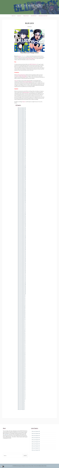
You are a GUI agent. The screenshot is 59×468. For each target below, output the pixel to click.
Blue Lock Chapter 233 (22, 138)
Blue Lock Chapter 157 (22, 227)
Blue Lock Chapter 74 (21, 324)
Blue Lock (19, 15)
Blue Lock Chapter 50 (21, 352)
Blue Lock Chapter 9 (21, 400)
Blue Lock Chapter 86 (21, 310)
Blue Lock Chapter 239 (22, 131)
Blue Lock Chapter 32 (21, 373)
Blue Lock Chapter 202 (22, 174)
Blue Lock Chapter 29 (21, 376)
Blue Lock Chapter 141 (22, 245)
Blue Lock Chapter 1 (21, 409)
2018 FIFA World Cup (33, 64)
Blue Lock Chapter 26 (21, 380)
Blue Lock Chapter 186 (22, 193)
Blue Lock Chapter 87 (21, 308)
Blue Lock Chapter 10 (21, 398)
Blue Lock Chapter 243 (22, 126)
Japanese (19, 56)
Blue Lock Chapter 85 (21, 311)
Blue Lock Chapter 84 (21, 312)
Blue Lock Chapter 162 (22, 221)
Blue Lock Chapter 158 (22, 225)
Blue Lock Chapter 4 (21, 405)
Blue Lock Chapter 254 (22, 113)
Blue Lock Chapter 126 (22, 263)
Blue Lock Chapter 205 (22, 170)
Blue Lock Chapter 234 (22, 137)
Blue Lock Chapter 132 (22, 256)
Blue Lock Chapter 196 (22, 181)
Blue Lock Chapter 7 (21, 402)
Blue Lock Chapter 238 (22, 132)
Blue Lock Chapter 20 (21, 387)
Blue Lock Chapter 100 (22, 293)
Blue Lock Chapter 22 (21, 384)
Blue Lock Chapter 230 (22, 141)
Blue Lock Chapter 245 (22, 124)
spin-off (16, 80)
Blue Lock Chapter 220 (22, 153)
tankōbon (23, 77)
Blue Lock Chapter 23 (21, 383)
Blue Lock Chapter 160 (22, 223)
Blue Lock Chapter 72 (21, 326)
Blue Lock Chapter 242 (22, 127)
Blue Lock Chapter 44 (21, 359)
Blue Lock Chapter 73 (21, 325)
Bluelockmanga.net (26, 92)
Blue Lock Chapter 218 (22, 155)
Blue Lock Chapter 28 (21, 377)
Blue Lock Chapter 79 (21, 318)
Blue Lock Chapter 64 (21, 335)
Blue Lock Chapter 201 (22, 175)
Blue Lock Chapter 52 (21, 349)
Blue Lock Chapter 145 (22, 241)
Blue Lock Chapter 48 (21, 354)
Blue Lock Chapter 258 (36, 433)
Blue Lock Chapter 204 (22, 172)
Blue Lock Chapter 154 (22, 230)
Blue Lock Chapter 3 (21, 407)
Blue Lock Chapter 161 (22, 222)
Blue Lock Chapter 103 (22, 290)
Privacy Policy (26, 15)
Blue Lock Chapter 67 (21, 332)
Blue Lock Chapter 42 (21, 361)
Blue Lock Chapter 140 (22, 246)
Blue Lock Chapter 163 (22, 220)
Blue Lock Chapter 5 (21, 404)
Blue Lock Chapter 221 (22, 152)
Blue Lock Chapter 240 (22, 130)
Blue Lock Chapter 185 (22, 194)
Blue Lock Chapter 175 (22, 206)
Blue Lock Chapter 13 (21, 395)
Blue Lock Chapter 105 (22, 287)
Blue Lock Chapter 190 (22, 188)
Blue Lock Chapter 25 (21, 381)
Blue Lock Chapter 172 (22, 209)
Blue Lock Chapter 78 (21, 319)
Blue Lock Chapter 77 (21, 320)
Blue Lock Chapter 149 (22, 236)
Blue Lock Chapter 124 (22, 265)
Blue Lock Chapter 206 (22, 169)
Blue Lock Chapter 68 (21, 331)
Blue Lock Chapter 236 (22, 134)
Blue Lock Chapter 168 (22, 214)
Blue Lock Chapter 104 (22, 289)
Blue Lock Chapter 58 (21, 342)
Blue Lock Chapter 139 (22, 248)
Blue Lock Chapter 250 (22, 118)
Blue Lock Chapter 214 (22, 160)
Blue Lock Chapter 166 (22, 216)
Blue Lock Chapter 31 (21, 374)
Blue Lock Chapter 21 (21, 386)
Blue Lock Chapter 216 (22, 158)
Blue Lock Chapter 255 (22, 112)
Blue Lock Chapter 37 (21, 367)
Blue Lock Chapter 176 (22, 204)
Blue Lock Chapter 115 (22, 276)
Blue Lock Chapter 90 (21, 305)
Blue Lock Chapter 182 (22, 197)
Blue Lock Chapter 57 (21, 343)
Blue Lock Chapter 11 (21, 397)
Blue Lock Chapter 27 (21, 379)
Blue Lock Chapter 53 (21, 348)
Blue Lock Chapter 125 (22, 264)
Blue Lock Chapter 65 (21, 334)
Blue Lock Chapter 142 (22, 244)
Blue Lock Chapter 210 (22, 165)
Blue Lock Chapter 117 (22, 273)
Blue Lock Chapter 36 (21, 368)
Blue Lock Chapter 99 (21, 294)
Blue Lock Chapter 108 (22, 284)
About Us (13, 15)
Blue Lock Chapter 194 (22, 183)
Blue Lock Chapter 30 (21, 375)
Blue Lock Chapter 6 (21, 403)
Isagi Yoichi (6, 434)
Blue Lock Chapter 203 (22, 173)
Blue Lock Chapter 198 (22, 179)
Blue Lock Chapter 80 (21, 317)
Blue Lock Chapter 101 (22, 292)
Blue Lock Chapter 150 (22, 235)
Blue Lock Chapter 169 (22, 213)
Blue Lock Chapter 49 (21, 353)
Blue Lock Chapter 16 (21, 391)
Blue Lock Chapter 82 (21, 314)
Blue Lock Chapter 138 (22, 249)
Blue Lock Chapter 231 (22, 140)
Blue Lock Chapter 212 (22, 162)
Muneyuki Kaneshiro (21, 74)
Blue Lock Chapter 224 (22, 148)
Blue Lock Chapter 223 (22, 149)
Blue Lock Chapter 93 (21, 301)
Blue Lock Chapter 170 (22, 211)
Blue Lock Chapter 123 (22, 266)
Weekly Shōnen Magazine (30, 58)
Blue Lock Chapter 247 (22, 121)
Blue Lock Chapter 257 (22, 110)
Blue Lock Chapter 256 (22, 111)
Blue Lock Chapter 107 (22, 285)
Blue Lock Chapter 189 (22, 189)
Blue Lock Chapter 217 (22, 156)
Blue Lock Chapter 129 (22, 259)
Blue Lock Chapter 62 (21, 338)
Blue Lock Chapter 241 (22, 128)
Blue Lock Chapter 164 (22, 218)
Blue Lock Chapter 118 (22, 272)
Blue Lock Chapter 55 (21, 346)
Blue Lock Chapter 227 (22, 145)
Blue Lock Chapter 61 (21, 339)
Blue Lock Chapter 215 (22, 159)
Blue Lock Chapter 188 (22, 190)
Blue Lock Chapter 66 (21, 333)
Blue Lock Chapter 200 (22, 176)
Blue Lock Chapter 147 (22, 238)
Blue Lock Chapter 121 (22, 269)
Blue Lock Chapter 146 (22, 239)
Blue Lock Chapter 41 (21, 362)
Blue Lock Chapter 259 (22, 107)
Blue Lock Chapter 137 (22, 250)
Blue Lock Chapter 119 (22, 271)
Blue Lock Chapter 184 (22, 195)
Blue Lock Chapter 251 (22, 117)
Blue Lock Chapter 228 (22, 144)
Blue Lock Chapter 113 (22, 278)
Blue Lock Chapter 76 (21, 321)
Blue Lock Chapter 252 (22, 116)
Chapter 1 (24, 101)
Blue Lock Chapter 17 (21, 390)
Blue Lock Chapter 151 (22, 234)
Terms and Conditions (43, 15)
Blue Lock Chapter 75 (21, 322)
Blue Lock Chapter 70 (21, 328)
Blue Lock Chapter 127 (22, 262)
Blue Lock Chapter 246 (22, 123)
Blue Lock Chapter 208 (22, 167)
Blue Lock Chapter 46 (21, 356)
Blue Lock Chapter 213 (22, 161)
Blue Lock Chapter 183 (22, 196)
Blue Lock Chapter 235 (22, 135)
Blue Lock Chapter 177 (22, 203)
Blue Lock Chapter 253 (22, 114)
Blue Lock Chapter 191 (22, 187)
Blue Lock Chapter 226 (22, 146)
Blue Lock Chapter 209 (22, 166)
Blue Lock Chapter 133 (22, 255)
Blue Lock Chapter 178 (22, 202)
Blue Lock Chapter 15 (21, 393)
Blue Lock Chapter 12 (21, 396)
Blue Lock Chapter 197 (22, 180)
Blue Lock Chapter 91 (21, 304)
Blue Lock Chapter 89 (21, 306)
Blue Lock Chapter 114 (22, 277)
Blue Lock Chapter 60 (21, 340)
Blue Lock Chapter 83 (21, 313)
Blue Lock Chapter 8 (21, 401)
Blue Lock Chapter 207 (22, 168)
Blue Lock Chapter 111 (22, 280)
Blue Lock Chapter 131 (22, 257)
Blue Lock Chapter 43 (21, 360)
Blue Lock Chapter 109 (22, 283)
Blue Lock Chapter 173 (22, 208)
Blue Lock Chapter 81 (21, 315)
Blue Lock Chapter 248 (22, 120)
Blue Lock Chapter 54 (21, 347)
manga (19, 57)
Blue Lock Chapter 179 (22, 201)
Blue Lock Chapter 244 (22, 125)
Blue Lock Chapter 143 (22, 243)
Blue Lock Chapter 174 (22, 207)
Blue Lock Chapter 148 (22, 237)
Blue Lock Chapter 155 (22, 229)
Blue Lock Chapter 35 (21, 369)
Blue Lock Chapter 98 (21, 296)
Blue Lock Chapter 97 (21, 297)
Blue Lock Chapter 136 (22, 251)
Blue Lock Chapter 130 (22, 258)
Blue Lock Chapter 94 (21, 300)
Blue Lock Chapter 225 (22, 147)
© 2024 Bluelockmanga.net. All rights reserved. (20, 465)
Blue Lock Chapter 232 (22, 139)
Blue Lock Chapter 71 (21, 327)
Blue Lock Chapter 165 (22, 217)
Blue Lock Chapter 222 (22, 151)
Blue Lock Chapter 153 (22, 231)
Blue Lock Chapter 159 (22, 224)
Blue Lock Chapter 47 (21, 355)
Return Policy (33, 15)
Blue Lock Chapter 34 (21, 370)
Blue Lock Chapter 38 (21, 366)
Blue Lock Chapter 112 (22, 279)
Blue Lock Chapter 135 (22, 252)
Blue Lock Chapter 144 (22, 242)
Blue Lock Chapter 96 (21, 298)
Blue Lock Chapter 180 (22, 200)
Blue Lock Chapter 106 (22, 286)
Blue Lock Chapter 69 (21, 329)
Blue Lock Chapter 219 (22, 154)
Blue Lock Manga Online (30, 6)
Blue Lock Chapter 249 (22, 119)
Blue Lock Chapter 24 (21, 382)
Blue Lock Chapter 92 (21, 303)
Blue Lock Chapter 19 (21, 388)
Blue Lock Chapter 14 (21, 394)
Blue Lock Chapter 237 (22, 133)
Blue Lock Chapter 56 (21, 345)
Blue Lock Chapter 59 (21, 341)
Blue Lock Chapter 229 (22, 142)
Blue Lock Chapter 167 (22, 215)
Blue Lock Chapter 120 (22, 270)
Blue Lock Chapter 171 (22, 210)
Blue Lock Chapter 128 (22, 260)
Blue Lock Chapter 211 (22, 163)
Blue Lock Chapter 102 (22, 291)
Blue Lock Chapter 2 (21, 408)
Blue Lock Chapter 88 (21, 307)
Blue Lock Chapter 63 (21, 336)
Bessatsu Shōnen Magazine (27, 81)
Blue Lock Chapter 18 (21, 389)
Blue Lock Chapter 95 (21, 299)
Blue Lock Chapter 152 (22, 232)
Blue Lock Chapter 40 (21, 363)
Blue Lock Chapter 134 (22, 253)
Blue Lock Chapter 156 (22, 228)
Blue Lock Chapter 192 (22, 186)
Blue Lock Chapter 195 (22, 182)
